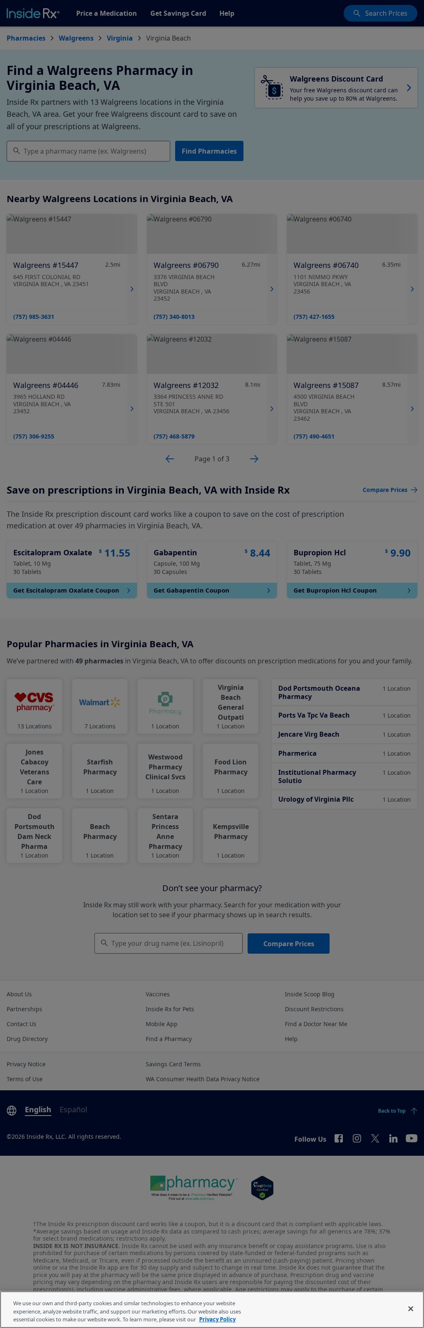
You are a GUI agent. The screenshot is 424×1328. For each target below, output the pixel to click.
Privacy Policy (217, 1319)
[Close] (411, 1308)
